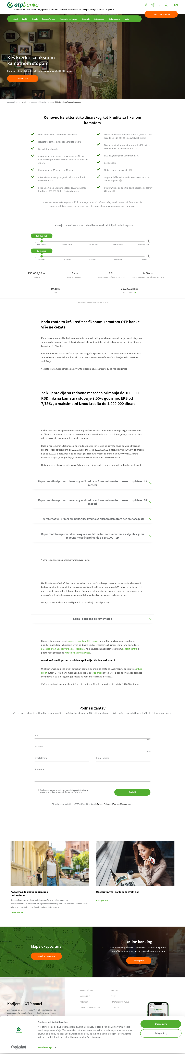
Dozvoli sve (161, 1024)
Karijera (100, 9)
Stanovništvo (19, 9)
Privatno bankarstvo (69, 9)
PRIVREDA (84, 1002)
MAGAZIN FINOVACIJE (120, 1002)
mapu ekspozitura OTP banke (83, 641)
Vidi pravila (78, 792)
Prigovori (110, 9)
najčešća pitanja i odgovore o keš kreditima (63, 648)
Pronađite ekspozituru (46, 956)
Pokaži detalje (45, 1047)
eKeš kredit (96, 672)
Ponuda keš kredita (38, 102)
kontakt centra (129, 648)
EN (176, 5)
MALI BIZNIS (85, 996)
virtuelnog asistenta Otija (77, 652)
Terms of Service (120, 804)
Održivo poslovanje (87, 9)
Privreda (54, 9)
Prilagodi (159, 1033)
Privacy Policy (103, 804)
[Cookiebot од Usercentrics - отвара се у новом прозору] (18, 1047)
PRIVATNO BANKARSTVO (90, 1008)
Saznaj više (139, 960)
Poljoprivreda (44, 9)
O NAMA (114, 990)
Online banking (114, 19)
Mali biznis (31, 9)
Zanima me (23, 78)
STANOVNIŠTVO (86, 990)
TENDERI (115, 1008)
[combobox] (62, 757)
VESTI (113, 996)
